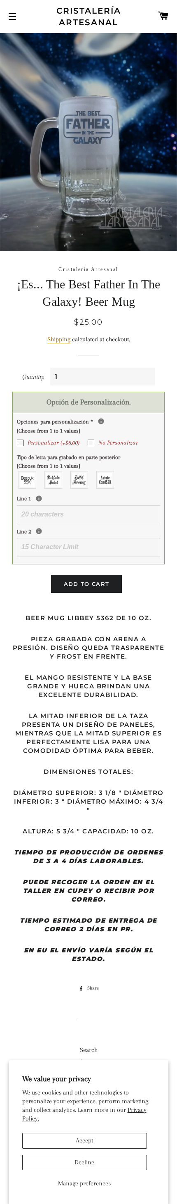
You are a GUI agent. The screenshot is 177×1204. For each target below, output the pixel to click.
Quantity (33, 377)
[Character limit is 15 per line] (39, 531)
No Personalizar (118, 442)
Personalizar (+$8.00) (53, 442)
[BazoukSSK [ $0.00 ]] (28, 480)
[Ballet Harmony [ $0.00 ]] (80, 480)
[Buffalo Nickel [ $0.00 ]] (54, 480)
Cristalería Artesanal (88, 16)
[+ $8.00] (39, 498)
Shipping (58, 339)
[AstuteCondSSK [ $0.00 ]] (105, 480)
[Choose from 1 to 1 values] (48, 431)
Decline (84, 1162)
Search (89, 1050)
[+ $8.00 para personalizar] (101, 421)
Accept (84, 1140)
